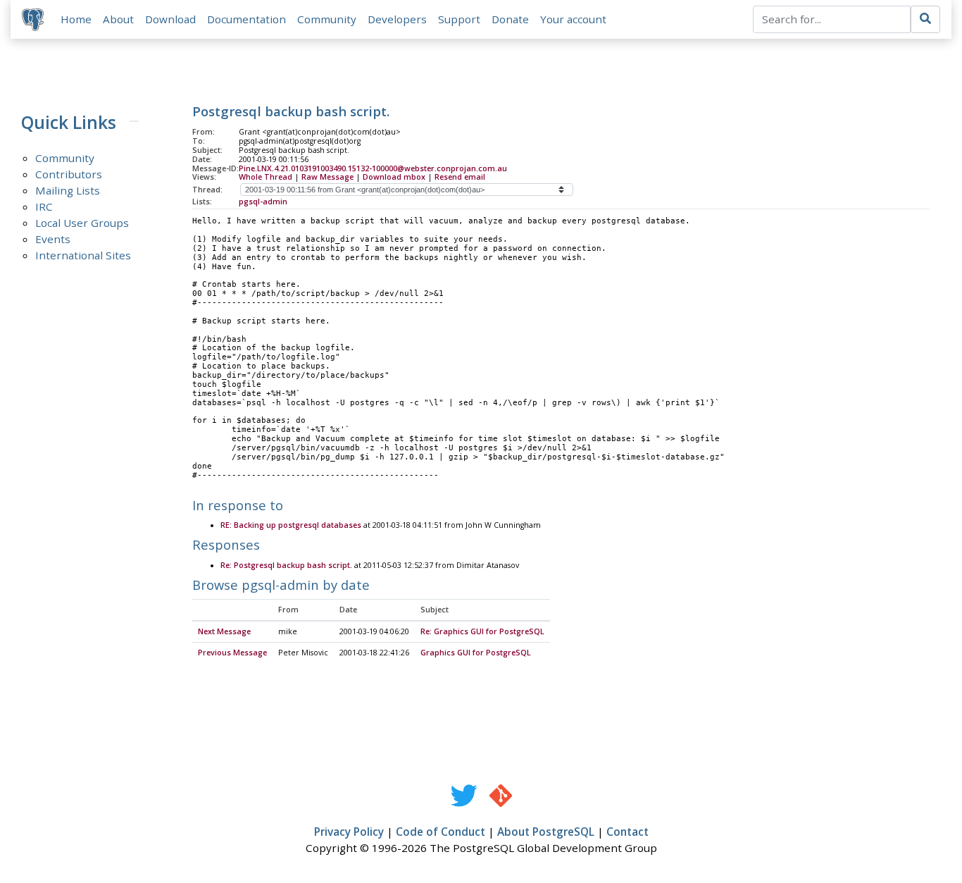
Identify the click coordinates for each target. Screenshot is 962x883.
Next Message (224, 631)
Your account (573, 19)
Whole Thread (265, 177)
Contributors (68, 174)
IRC (44, 206)
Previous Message (232, 652)
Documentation (246, 19)
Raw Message (327, 177)
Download (170, 19)
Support (459, 19)
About (118, 19)
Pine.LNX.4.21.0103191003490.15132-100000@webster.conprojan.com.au (373, 168)
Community (326, 19)
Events (52, 239)
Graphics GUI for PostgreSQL (475, 652)
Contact (627, 832)
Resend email (460, 177)
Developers (397, 19)
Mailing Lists (67, 190)
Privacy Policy (349, 832)
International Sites (83, 255)
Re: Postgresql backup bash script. (286, 565)
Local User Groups (82, 223)
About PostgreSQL (545, 832)
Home (76, 19)
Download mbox (394, 177)
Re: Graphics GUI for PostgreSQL (482, 631)
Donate (510, 19)
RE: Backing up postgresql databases (290, 525)
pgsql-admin (263, 201)
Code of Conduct (440, 832)
